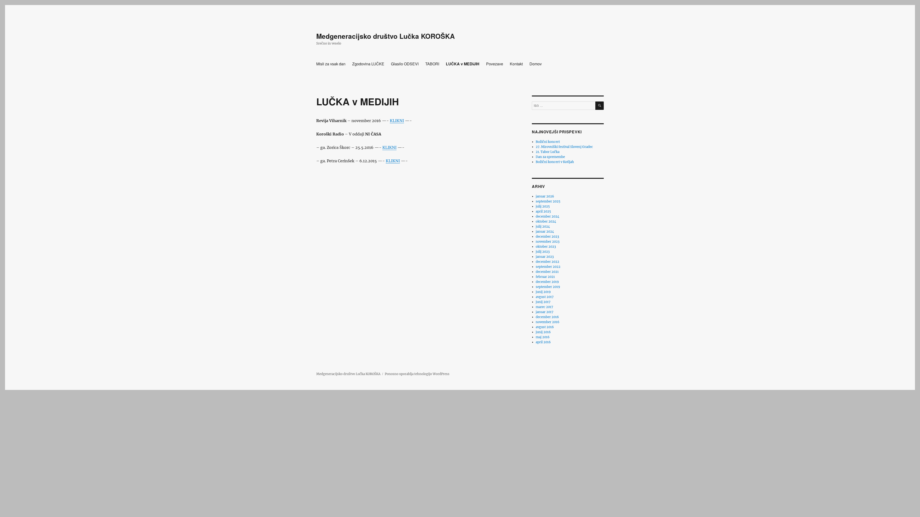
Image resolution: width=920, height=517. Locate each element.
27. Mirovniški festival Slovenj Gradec (564, 147)
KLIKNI (397, 120)
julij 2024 (543, 227)
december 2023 (547, 237)
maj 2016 (543, 337)
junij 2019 (543, 292)
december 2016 (547, 317)
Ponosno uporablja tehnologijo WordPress (417, 374)
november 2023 (547, 242)
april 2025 (543, 211)
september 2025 (548, 201)
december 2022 (547, 262)
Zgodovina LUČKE (368, 64)
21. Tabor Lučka (547, 152)
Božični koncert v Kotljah (555, 162)
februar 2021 (545, 277)
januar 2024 (545, 232)
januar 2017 (544, 312)
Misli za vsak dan (330, 64)
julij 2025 (543, 206)
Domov (535, 64)
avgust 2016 (545, 327)
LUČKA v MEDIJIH (462, 64)
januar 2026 (545, 196)
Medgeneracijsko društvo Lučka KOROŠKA (385, 36)
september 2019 (548, 287)
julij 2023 (543, 252)
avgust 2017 (545, 297)
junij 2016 (543, 332)
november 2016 (547, 322)
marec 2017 (544, 307)
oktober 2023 (546, 247)
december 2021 (547, 272)
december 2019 (547, 282)
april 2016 (543, 342)
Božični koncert (548, 142)
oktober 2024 (546, 221)
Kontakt (516, 64)
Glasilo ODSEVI (405, 64)
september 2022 (548, 267)
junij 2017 (543, 302)
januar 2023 (545, 257)
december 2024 (547, 216)
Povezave (494, 64)
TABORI (432, 64)
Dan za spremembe (550, 157)
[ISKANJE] (599, 105)
